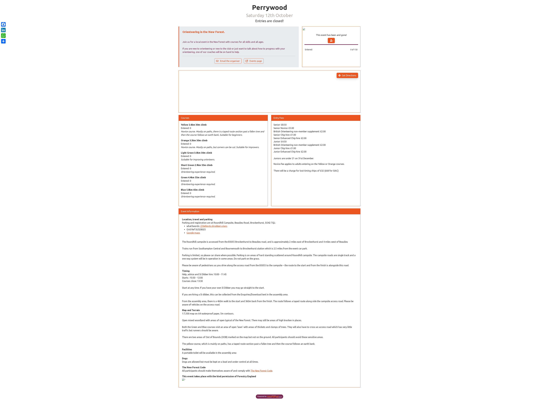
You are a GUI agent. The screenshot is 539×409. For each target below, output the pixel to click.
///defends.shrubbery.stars (213, 226)
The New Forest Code (261, 370)
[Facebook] (3, 24)
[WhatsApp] (3, 35)
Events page (255, 61)
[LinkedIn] (3, 30)
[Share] (3, 41)
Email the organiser (230, 61)
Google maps (193, 233)
